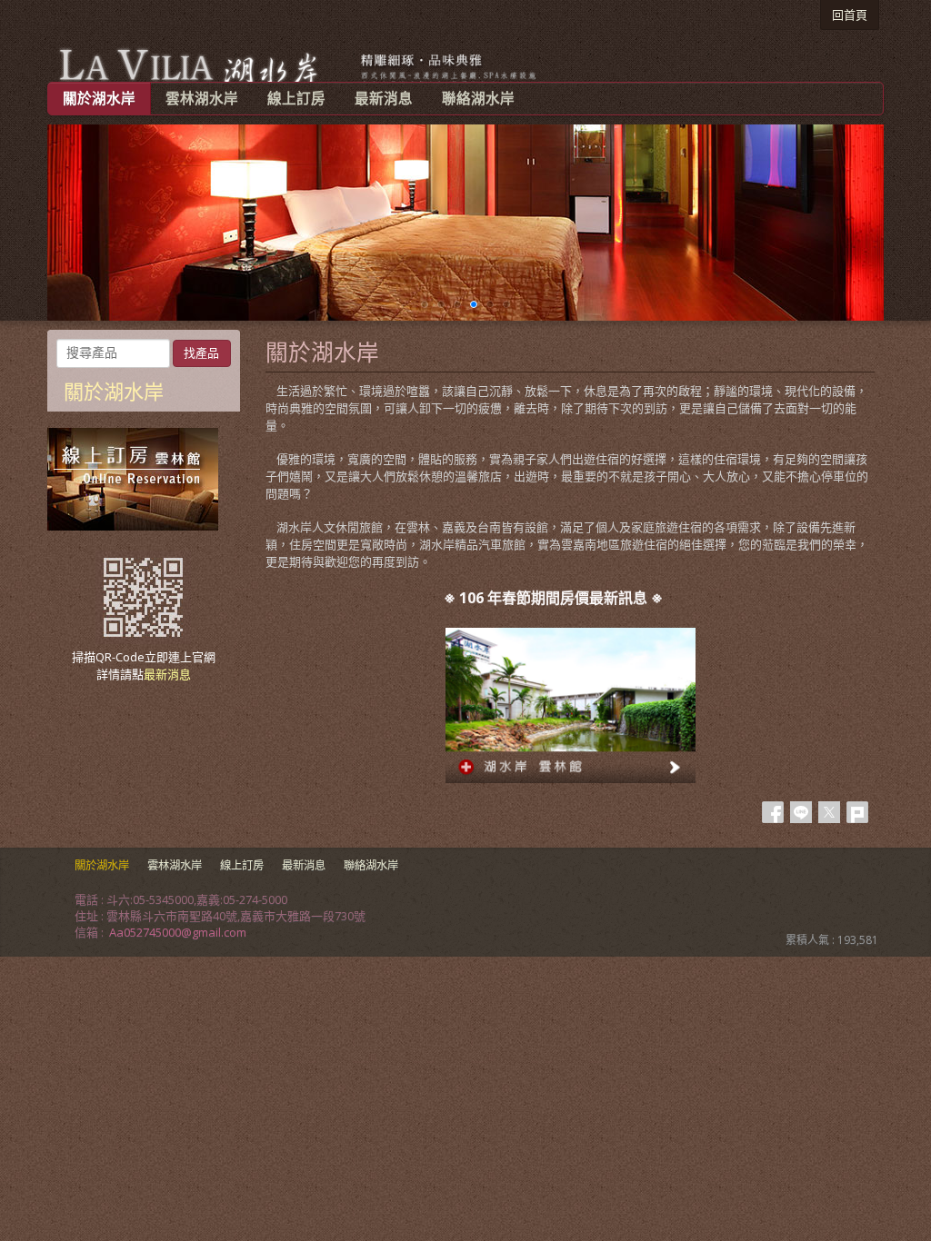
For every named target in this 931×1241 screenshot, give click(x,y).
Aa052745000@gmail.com (177, 932)
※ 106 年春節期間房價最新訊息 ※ (551, 598)
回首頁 (849, 14)
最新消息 (167, 674)
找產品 (201, 353)
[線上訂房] (132, 526)
